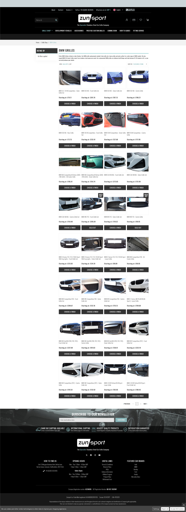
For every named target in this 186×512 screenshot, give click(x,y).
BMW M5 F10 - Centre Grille (135, 217)
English (119, 10)
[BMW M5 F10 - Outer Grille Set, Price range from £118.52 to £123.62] (115, 204)
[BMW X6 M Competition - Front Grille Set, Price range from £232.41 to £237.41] (92, 120)
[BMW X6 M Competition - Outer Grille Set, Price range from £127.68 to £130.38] (115, 120)
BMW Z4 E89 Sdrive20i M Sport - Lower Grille (113, 384)
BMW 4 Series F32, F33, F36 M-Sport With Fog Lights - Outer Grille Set (92, 258)
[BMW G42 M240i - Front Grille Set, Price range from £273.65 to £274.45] (115, 162)
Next (145, 404)
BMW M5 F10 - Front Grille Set (90, 217)
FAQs (107, 469)
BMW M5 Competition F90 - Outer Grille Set (91, 300)
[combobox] (118, 10)
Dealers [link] (68, 10)
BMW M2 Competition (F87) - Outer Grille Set (91, 384)
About (53, 10)
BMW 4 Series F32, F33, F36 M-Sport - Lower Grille (115, 258)
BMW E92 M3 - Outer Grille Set (113, 91)
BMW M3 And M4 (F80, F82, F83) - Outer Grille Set (114, 342)
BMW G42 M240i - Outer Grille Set (137, 175)
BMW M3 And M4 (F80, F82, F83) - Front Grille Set (68, 342)
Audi (136, 464)
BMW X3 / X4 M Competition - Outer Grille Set (69, 92)
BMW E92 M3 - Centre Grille (135, 91)
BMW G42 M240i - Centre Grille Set (69, 217)
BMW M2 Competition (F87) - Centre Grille (69, 384)
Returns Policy (107, 467)
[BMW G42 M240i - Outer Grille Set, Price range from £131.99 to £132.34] (138, 162)
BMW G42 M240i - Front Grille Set (114, 175)
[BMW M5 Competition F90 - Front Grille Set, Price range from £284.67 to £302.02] (69, 286)
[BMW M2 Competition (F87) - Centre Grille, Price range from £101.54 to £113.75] (69, 370)
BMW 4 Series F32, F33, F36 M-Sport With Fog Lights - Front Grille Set (69, 258)
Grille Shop (46, 30)
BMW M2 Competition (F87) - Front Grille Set (137, 342)
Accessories (79, 30)
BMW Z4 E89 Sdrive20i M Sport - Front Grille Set (136, 384)
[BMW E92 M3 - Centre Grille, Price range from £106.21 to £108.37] (138, 78)
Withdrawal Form (107, 479)
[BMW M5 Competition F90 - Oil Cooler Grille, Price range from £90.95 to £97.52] (138, 244)
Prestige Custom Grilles (95, 30)
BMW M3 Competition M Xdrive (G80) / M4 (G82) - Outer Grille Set (92, 176)
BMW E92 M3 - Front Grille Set (90, 91)
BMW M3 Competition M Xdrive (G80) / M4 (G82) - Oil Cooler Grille (69, 176)
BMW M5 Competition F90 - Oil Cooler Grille (136, 258)
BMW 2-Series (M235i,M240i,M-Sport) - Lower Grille (136, 300)
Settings (156, 509)
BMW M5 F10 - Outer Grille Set (113, 217)
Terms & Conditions (107, 464)
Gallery (65, 64)
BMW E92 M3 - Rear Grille (66, 133)
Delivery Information (107, 472)
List (70, 64)
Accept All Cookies (177, 509)
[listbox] (140, 64)
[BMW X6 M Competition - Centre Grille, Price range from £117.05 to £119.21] (138, 120)
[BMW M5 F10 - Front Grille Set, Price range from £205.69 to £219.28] (92, 204)
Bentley (136, 469)
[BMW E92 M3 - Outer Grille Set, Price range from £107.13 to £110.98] (115, 78)
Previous (127, 404)
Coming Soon (112, 30)
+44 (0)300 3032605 (51, 471)
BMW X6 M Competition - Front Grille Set (92, 134)
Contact (60, 10)
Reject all (165, 509)
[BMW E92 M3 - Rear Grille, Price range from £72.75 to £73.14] (69, 120)
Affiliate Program (107, 474)
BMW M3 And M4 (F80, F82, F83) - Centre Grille (91, 342)
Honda (136, 474)
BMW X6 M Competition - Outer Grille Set (115, 134)
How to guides (125, 30)
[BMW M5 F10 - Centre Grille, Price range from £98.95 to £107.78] (138, 204)
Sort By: (130, 64)
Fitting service (138, 30)
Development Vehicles (63, 30)
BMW (135, 467)
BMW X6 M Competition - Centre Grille (136, 134)
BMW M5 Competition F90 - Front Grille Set (68, 300)
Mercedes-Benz (135, 477)
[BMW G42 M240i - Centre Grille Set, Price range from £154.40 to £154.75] (69, 204)
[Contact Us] (133, 20)
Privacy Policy (107, 477)
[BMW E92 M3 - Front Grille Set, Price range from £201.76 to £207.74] (92, 78)
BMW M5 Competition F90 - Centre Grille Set (114, 300)
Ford (136, 472)
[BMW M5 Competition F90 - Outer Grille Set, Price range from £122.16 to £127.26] (92, 286)
